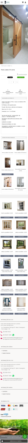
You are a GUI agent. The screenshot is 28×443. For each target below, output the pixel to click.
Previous (1, 34)
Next (26, 34)
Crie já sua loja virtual (6, 416)
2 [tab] (26, 62)
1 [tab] (24, 62)
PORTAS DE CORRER (6, 66)
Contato (4, 350)
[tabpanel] (14, 34)
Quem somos (5, 353)
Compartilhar (21, 77)
